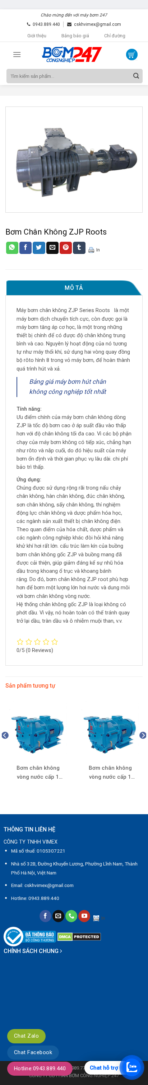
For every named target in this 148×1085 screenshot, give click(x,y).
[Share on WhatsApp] (12, 248)
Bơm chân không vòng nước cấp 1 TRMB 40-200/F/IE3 (38, 773)
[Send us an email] (58, 916)
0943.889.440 (46, 24)
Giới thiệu (36, 35)
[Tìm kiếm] (136, 76)
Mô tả (74, 287)
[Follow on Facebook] (45, 916)
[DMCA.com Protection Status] (79, 936)
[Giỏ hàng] (132, 54)
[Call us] (71, 916)
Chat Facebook (33, 1052)
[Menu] (17, 54)
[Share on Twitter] (39, 248)
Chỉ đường (114, 35)
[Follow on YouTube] (84, 916)
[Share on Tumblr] (79, 248)
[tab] (74, 288)
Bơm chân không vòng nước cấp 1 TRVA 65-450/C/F (110, 773)
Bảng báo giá (75, 35)
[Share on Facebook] (25, 248)
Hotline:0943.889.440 (40, 1068)
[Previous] (5, 750)
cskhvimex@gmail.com (97, 24)
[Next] (143, 750)
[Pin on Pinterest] (66, 248)
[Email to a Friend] (52, 248)
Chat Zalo (26, 1036)
